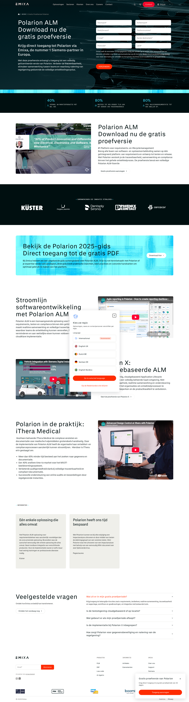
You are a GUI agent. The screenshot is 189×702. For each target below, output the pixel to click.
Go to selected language (94, 378)
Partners (151, 671)
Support (151, 667)
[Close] (180, 679)
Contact (108, 4)
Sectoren (70, 4)
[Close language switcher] (114, 315)
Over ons (90, 4)
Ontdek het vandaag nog (29, 611)
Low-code (100, 671)
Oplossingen (58, 4)
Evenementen (127, 667)
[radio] (94, 338)
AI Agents (100, 675)
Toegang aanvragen (160, 692)
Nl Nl (24, 14)
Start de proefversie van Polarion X (115, 397)
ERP (98, 667)
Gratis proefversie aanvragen (113, 171)
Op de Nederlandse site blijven (94, 386)
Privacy (170, 699)
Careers (99, 4)
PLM (98, 663)
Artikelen (125, 663)
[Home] (19, 14)
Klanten (80, 4)
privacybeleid (165, 54)
